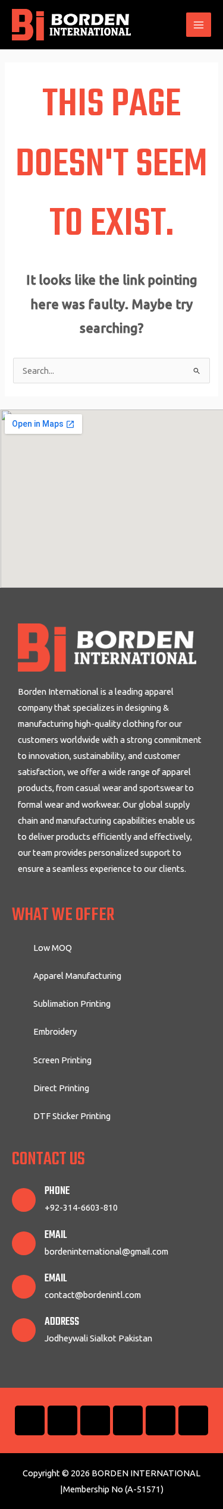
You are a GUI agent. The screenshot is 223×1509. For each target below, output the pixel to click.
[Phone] (24, 1200)
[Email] (24, 1243)
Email (56, 1235)
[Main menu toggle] (198, 24)
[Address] (24, 1330)
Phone (57, 1191)
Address (62, 1322)
